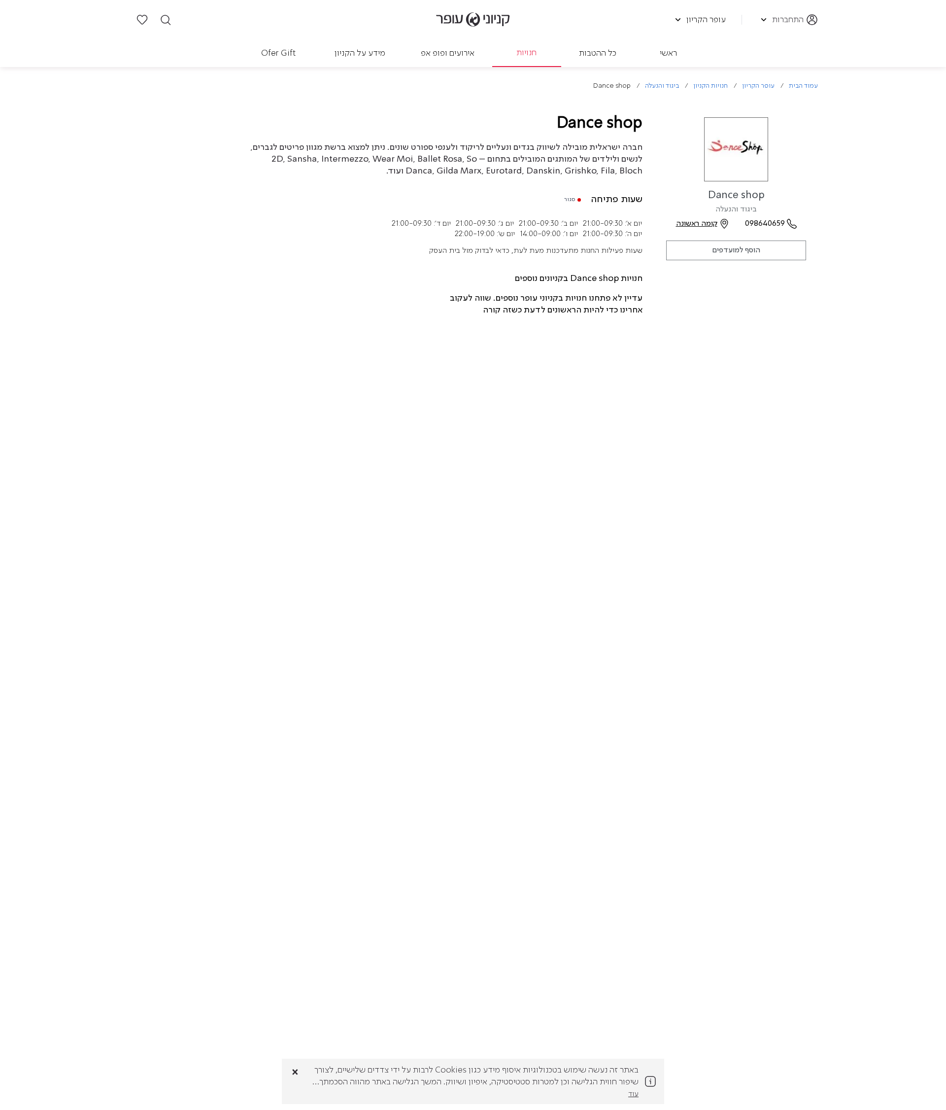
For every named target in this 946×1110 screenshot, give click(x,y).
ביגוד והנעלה (662, 86)
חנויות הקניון (710, 86)
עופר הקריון (758, 86)
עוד (633, 1094)
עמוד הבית (803, 86)
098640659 (765, 224)
